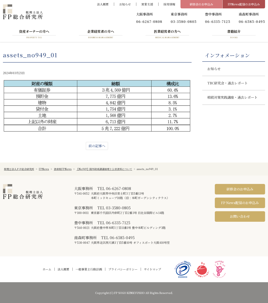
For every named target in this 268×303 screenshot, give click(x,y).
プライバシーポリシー (123, 269)
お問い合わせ (240, 216)
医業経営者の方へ (167, 34)
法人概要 (103, 4)
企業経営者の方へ (100, 34)
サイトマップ (152, 269)
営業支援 (147, 4)
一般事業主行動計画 (89, 269)
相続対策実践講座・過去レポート (232, 97)
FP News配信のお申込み (240, 202)
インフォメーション (227, 55)
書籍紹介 (234, 34)
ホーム (47, 269)
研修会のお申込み (201, 4)
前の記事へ (97, 145)
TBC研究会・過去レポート (227, 83)
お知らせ (125, 4)
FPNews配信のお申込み (244, 4)
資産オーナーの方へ (34, 34)
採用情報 (169, 4)
